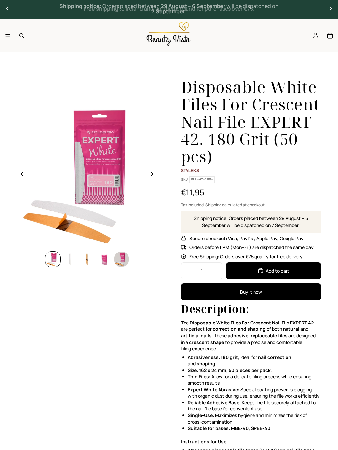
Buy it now (251, 292)
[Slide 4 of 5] (104, 259)
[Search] (22, 35)
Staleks (190, 170)
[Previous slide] (7, 8)
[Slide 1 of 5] (53, 259)
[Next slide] (330, 8)
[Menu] (7, 35)
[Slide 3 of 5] (87, 259)
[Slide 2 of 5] (70, 259)
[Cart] (330, 35)
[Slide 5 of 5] (121, 259)
